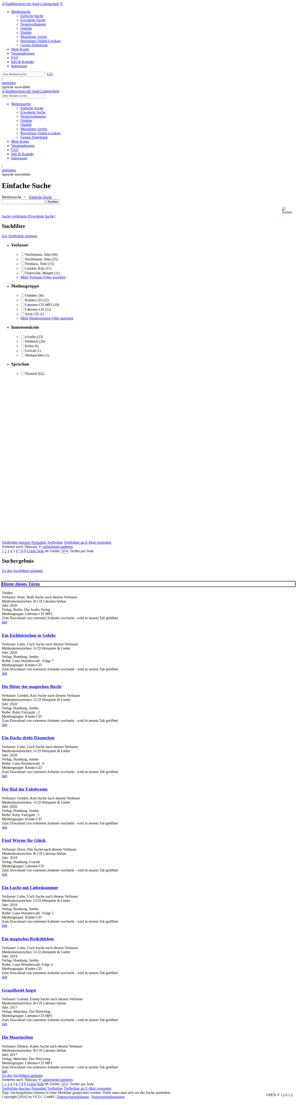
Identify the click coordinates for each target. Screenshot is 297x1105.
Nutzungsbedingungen (108, 1097)
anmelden (9, 83)
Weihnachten (34, 355)
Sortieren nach (12, 547)
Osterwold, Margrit (39, 273)
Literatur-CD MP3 (38, 305)
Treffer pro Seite (82, 551)
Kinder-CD (33, 300)
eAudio (30, 337)
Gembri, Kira (35, 268)
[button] (288, 210)
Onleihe (31, 295)
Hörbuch (31, 341)
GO (50, 74)
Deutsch (31, 374)
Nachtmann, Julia (38, 254)
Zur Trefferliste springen (19, 236)
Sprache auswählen (16, 87)
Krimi (29, 346)
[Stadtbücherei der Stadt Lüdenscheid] (30, 4)
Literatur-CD (34, 309)
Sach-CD (32, 314)
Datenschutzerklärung (73, 1097)
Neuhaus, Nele (36, 264)
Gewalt (30, 351)
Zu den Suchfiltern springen (22, 571)
